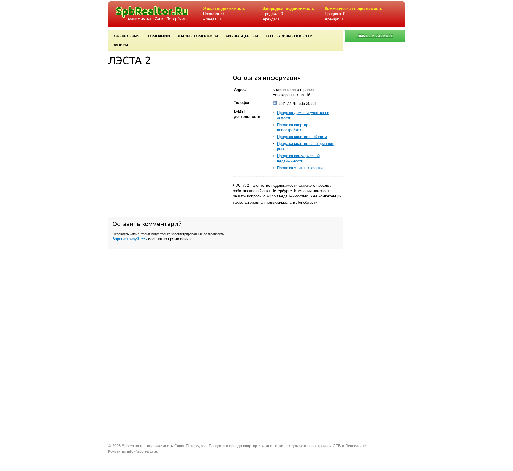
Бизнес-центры (242, 36)
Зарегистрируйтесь (130, 239)
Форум (121, 45)
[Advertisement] (375, 242)
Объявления (127, 36)
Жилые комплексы (198, 36)
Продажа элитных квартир (300, 168)
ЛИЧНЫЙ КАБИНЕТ (375, 36)
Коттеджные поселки (289, 36)
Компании (158, 36)
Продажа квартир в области (302, 137)
